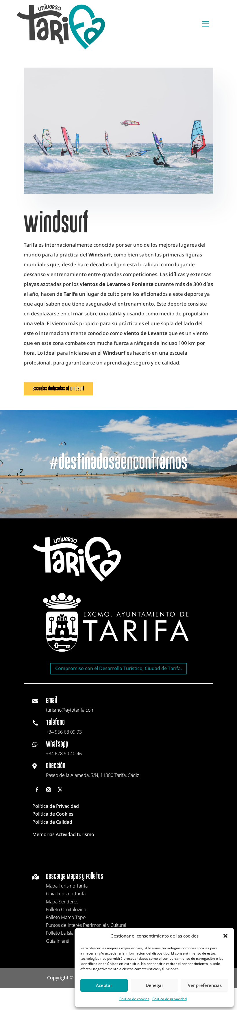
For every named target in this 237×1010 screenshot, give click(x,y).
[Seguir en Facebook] (37, 789)
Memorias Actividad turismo (63, 834)
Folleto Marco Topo (66, 917)
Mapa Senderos (62, 902)
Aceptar (104, 985)
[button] (225, 936)
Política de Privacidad (55, 806)
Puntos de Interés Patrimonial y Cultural (86, 925)
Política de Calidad (52, 822)
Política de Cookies (52, 814)
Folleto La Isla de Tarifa (69, 933)
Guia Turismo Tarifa (66, 893)
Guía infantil (58, 941)
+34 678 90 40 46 (64, 753)
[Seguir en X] (60, 789)
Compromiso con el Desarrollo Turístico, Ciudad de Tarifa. (118, 668)
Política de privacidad (169, 998)
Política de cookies (134, 998)
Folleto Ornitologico (66, 909)
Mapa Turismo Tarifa (67, 886)
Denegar (154, 985)
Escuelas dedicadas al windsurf (58, 389)
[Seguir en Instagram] (48, 789)
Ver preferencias (205, 985)
